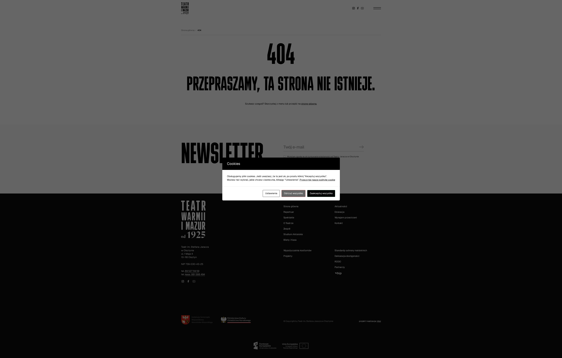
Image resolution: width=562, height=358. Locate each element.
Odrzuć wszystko (293, 193)
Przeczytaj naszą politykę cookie (317, 179)
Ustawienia (271, 193)
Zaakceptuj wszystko (321, 193)
